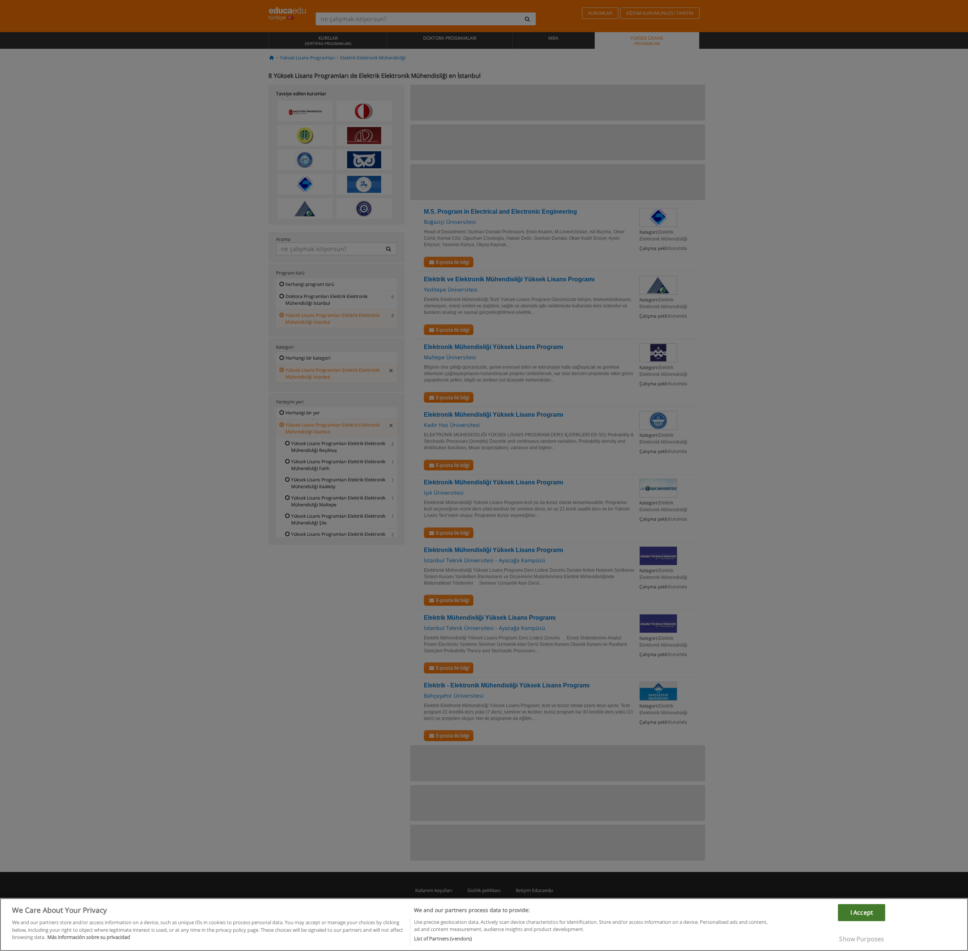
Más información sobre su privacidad (88, 937)
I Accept (861, 912)
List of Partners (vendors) (443, 938)
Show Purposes (861, 939)
